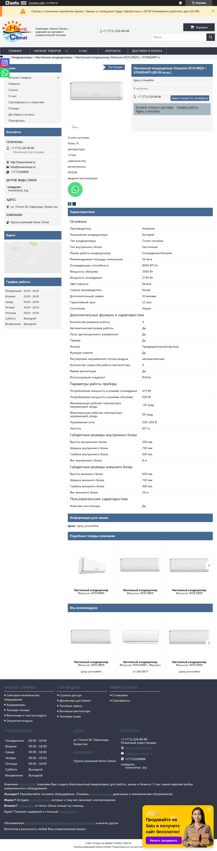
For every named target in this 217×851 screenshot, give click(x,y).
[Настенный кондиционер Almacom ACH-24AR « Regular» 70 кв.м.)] (140, 637)
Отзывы (13, 108)
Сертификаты (121, 700)
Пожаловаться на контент (127, 846)
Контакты (113, 51)
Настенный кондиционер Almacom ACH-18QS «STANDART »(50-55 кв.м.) (140, 592)
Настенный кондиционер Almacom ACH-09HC (91, 592)
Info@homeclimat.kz (23, 167)
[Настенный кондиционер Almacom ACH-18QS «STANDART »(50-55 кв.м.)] (140, 565)
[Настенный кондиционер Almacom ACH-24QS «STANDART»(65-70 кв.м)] (189, 565)
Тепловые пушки (70, 716)
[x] (74, 204)
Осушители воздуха (19, 720)
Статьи (13, 90)
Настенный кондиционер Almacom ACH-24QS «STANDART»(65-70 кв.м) (189, 592)
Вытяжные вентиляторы (75, 711)
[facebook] (69, 204)
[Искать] (210, 37)
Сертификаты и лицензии (26, 102)
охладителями (40, 800)
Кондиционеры (22, 57)
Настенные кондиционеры (53, 57)
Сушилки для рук (71, 695)
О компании (120, 695)
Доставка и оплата (147, 51)
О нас (83, 51)
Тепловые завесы (71, 706)
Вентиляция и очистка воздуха (26, 715)
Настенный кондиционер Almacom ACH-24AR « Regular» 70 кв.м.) (140, 663)
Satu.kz (127, 843)
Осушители (26, 805)
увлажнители (35, 823)
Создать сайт (37, 2)
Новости (14, 83)
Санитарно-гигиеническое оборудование (21, 697)
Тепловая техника (18, 710)
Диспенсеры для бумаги (75, 700)
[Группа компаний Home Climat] (17, 41)
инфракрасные (100, 794)
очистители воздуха (81, 823)
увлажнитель (68, 811)
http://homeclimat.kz (23, 162)
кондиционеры (55, 823)
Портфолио (16, 120)
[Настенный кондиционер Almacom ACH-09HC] (91, 565)
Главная (15, 51)
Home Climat (27, 784)
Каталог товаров (47, 51)
